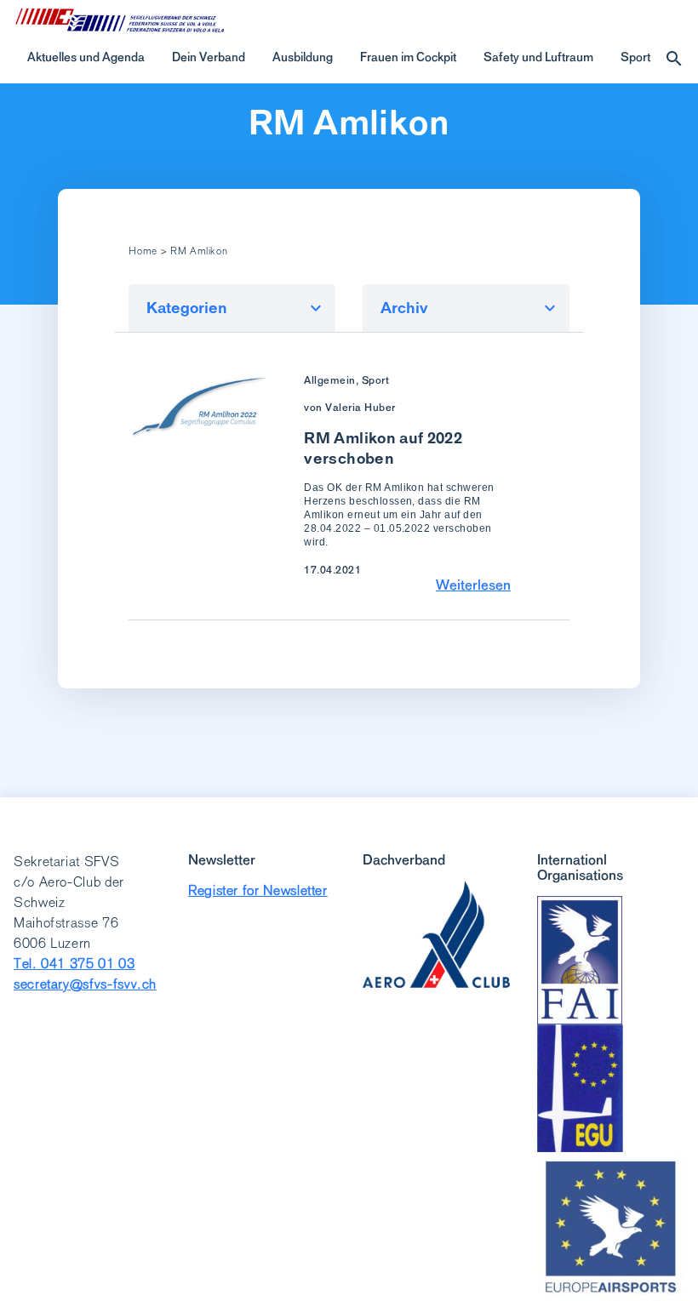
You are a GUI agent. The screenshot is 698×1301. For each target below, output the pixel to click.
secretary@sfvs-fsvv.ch (85, 984)
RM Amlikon (349, 122)
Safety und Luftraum (538, 57)
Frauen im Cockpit (408, 57)
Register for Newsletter (258, 890)
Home (143, 251)
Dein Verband (208, 57)
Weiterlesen (473, 584)
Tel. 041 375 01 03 (74, 964)
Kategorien (186, 307)
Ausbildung (302, 57)
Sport (635, 57)
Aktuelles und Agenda (86, 57)
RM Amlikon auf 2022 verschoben (383, 448)
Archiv (404, 307)
